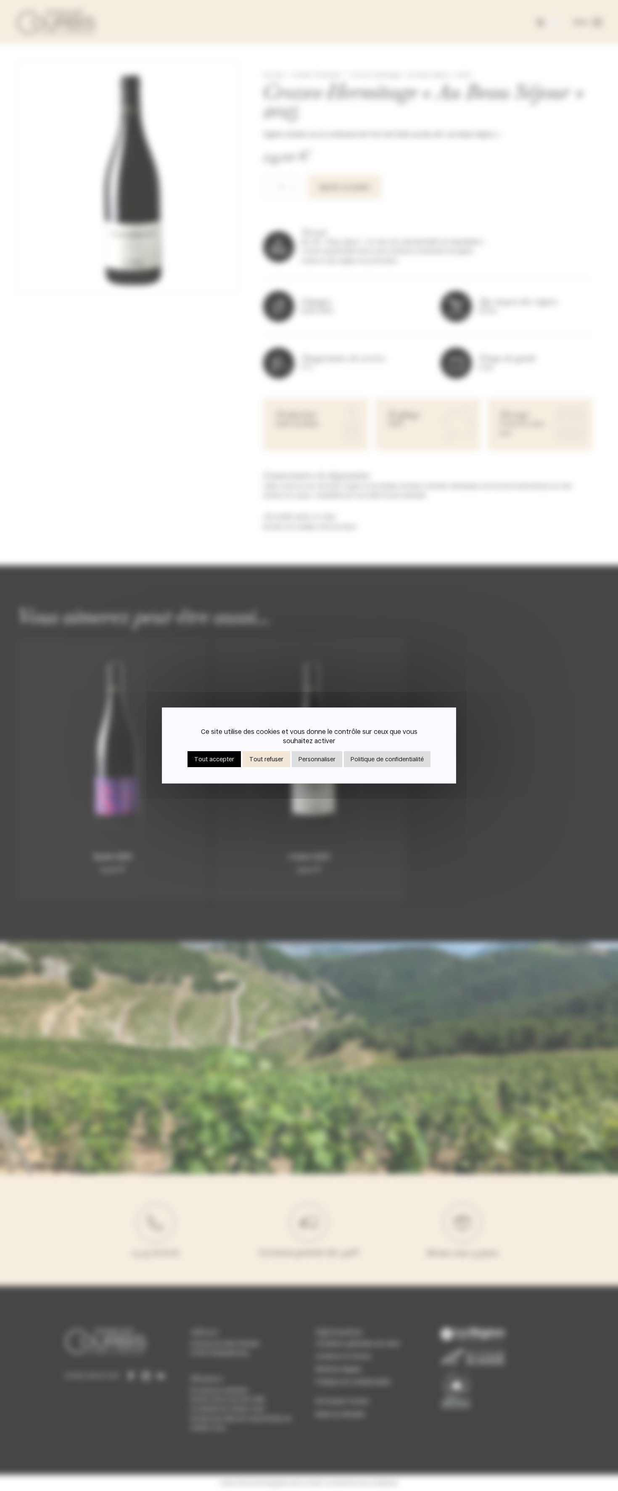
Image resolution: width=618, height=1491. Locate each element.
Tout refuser (266, 759)
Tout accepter (214, 759)
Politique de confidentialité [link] (387, 759)
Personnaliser (316, 759)
